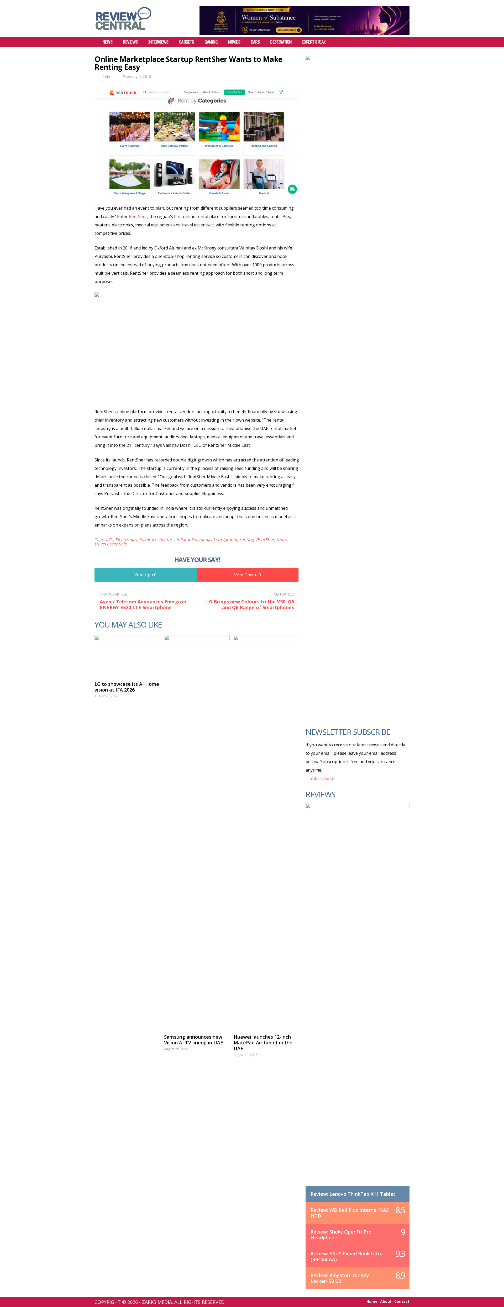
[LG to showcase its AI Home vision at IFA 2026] (127, 655)
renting (246, 540)
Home (371, 1301)
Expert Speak (314, 42)
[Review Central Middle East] (123, 31)
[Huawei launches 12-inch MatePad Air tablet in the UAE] (266, 832)
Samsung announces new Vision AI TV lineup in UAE (193, 1040)
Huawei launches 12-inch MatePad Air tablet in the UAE (263, 1042)
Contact (402, 1301)
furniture (148, 540)
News (107, 42)
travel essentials (110, 544)
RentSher (138, 216)
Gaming (210, 42)
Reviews (130, 42)
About (386, 1301)
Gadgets (186, 42)
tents (281, 540)
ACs (109, 540)
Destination (281, 42)
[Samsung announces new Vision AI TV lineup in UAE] (197, 832)
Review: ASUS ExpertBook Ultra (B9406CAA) (347, 1256)
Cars (255, 42)
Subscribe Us (322, 778)
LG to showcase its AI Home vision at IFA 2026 (126, 687)
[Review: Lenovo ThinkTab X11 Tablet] (358, 1000)
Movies (234, 42)
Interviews (158, 42)
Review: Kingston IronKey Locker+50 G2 (340, 1278)
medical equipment (218, 540)
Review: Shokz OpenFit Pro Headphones (341, 1235)
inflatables (186, 540)
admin (104, 76)
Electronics (126, 540)
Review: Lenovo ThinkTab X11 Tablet (353, 1194)
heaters (166, 540)
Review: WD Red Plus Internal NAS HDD (350, 1213)
